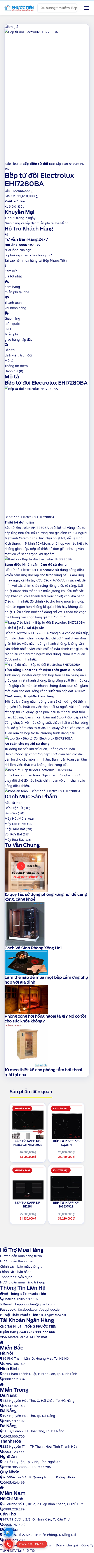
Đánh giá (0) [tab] (14, 371)
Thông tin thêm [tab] (16, 366)
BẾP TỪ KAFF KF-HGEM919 (66, 1204)
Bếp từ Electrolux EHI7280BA (27, 527)
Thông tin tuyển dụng (16, 1277)
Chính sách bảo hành (15, 1271)
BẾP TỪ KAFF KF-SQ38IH (66, 1142)
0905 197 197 (28, 1299)
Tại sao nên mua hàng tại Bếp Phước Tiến (36, 260)
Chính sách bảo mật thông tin (22, 1266)
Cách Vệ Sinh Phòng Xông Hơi (33, 948)
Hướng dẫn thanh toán (17, 1261)
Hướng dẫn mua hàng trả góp (22, 1282)
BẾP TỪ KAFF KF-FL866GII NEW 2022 (27, 1142)
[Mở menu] (86, 8)
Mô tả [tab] (9, 360)
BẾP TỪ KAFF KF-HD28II (27, 1204)
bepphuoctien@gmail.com (35, 1304)
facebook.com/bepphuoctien (39, 1309)
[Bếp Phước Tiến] (19, 7)
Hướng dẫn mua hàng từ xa (21, 1256)
